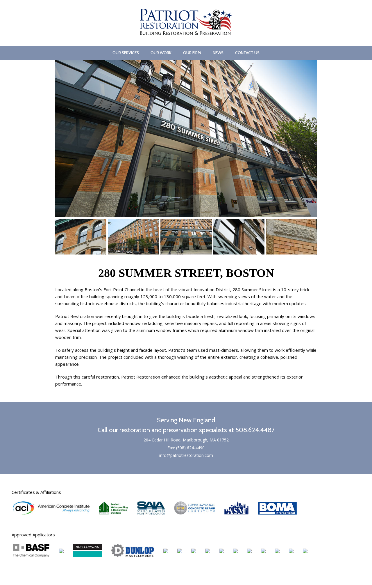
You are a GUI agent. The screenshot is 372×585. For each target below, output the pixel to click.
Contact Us (247, 52)
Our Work (161, 52)
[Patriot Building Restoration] (186, 33)
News (218, 52)
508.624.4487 (255, 430)
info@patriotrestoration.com (186, 455)
